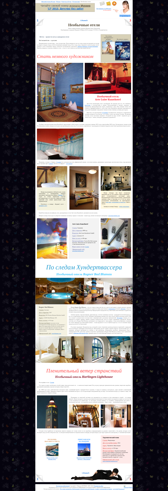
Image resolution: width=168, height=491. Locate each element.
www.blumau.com (56, 333)
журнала (79, 5)
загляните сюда (43, 205)
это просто (69, 163)
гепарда (51, 163)
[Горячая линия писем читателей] (108, 5)
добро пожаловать (124, 206)
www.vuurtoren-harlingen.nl (110, 461)
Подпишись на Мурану (103, 8)
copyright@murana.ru (118, 489)
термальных (111, 309)
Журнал (58, 1)
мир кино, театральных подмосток (115, 202)
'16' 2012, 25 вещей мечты (123, 40)
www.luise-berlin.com (114, 215)
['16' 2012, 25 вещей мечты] (122, 60)
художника (105, 112)
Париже (60, 195)
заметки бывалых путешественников (87, 46)
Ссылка (59, 162)
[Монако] (52, 456)
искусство (87, 105)
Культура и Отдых (66, 1)
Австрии (123, 309)
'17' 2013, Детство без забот (66, 8)
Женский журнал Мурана (48, 1)
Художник (119, 318)
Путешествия (76, 1)
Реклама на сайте (98, 486)
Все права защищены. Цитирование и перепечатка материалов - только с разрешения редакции (86, 489)
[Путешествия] (108, 54)
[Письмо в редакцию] (102, 5)
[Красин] (84, 456)
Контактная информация (63, 486)
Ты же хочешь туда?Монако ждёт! (52, 458)
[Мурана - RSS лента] (114, 5)
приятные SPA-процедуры (81, 333)
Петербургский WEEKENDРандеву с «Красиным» (84, 458)
